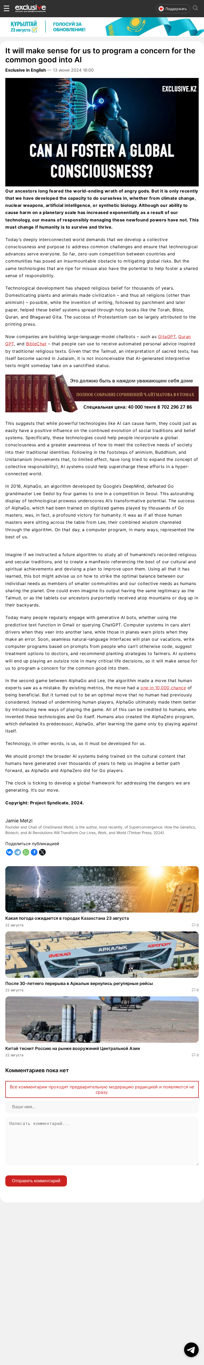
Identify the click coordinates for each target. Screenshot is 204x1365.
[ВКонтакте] (9, 852)
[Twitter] (42, 852)
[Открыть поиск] (195, 9)
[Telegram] (17, 852)
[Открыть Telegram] (191, 1349)
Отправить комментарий (36, 1181)
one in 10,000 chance (163, 687)
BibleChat (36, 343)
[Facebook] (34, 852)
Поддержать (176, 9)
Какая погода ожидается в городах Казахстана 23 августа (67, 918)
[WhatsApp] (26, 852)
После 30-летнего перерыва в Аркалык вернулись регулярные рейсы (79, 983)
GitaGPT (167, 336)
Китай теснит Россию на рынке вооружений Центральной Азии (72, 1048)
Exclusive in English (25, 70)
